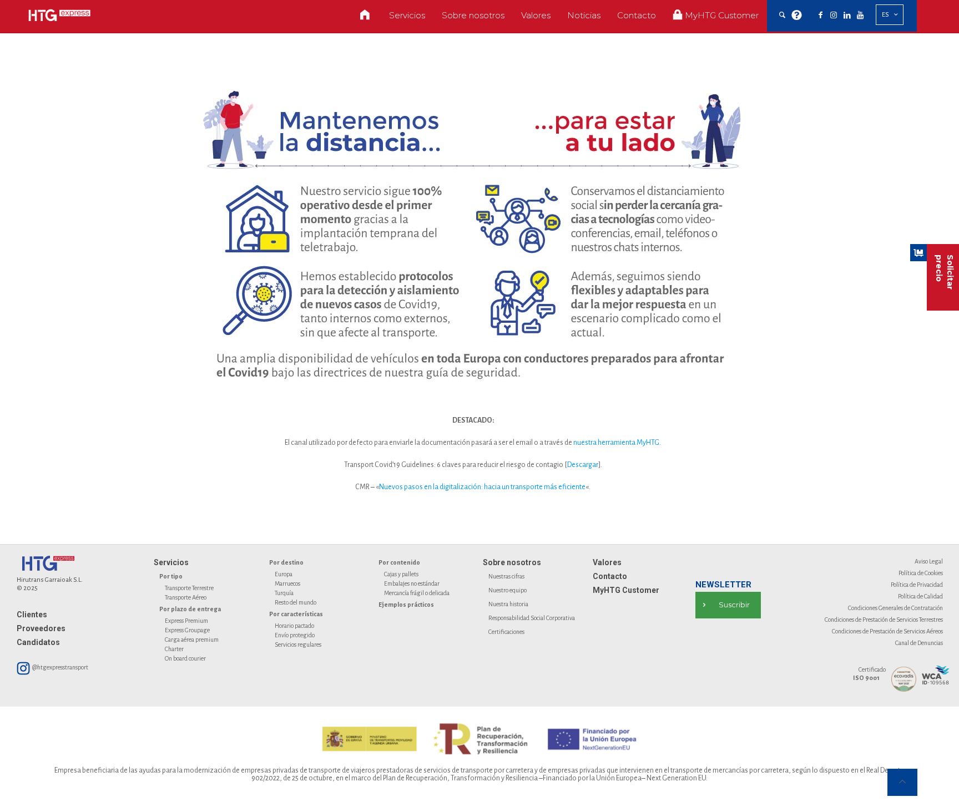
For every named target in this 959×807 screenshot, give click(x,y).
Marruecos (287, 583)
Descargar (582, 465)
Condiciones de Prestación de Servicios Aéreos (887, 631)
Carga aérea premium (192, 639)
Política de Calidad (920, 596)
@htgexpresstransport (59, 667)
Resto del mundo (295, 602)
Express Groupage (187, 630)
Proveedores (41, 628)
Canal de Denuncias (919, 642)
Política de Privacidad (917, 584)
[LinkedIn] (847, 15)
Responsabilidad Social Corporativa (531, 618)
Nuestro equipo (507, 590)
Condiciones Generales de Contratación (895, 608)
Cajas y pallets (401, 574)
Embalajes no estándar (412, 583)
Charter (174, 649)
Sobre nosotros (512, 562)
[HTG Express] (59, 15)
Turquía (284, 593)
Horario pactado (294, 625)
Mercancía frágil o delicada (417, 593)
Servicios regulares (298, 644)
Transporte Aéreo (185, 597)
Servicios (171, 562)
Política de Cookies (921, 573)
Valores (607, 562)
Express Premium (186, 620)
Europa (283, 574)
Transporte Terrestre (189, 588)
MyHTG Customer (626, 590)
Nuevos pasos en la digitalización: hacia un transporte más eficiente (482, 487)
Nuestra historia (508, 604)
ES (885, 14)
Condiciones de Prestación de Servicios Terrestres (884, 619)
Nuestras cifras (506, 576)
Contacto (610, 576)
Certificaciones (506, 631)
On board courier (185, 658)
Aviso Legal (929, 561)
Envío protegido (295, 635)
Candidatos (38, 642)
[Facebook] (820, 15)
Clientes (32, 614)
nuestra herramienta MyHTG (616, 442)
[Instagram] (833, 15)
